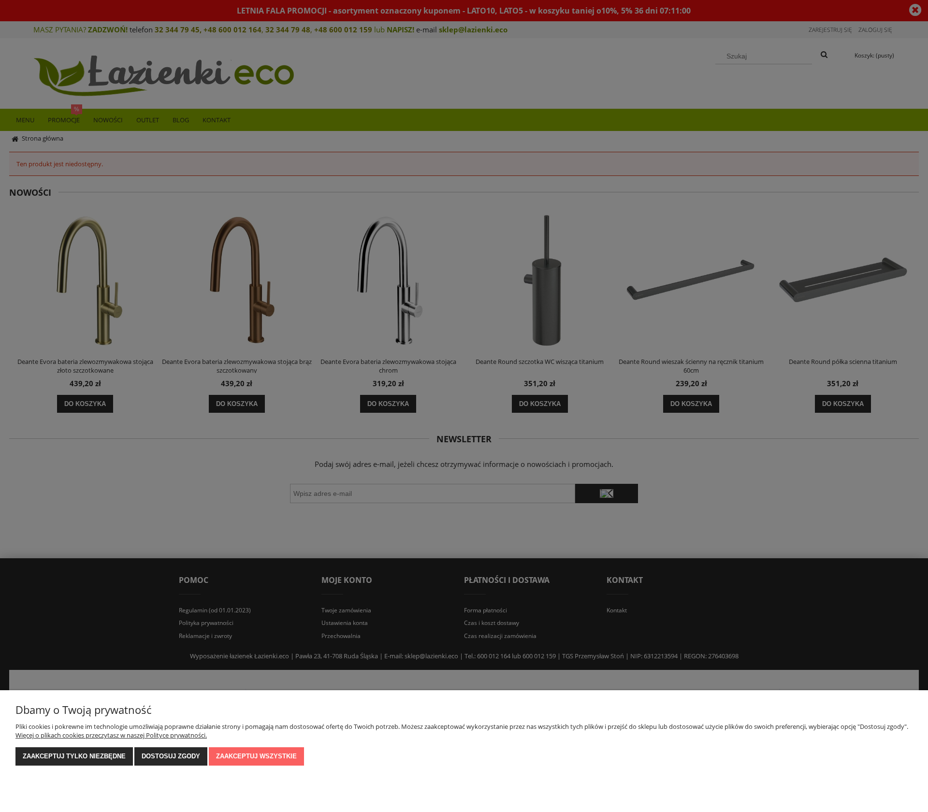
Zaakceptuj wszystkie (256, 756)
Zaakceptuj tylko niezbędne (74, 756)
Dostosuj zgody (171, 756)
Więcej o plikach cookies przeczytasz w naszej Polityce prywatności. (111, 735)
